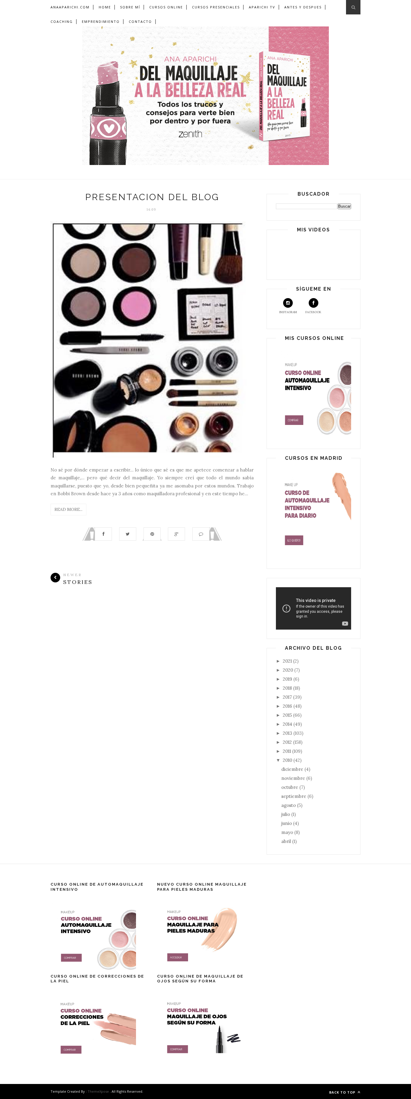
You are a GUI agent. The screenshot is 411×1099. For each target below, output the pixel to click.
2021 (288, 661)
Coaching (62, 21)
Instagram (288, 312)
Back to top (343, 1092)
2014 (288, 724)
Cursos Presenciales (216, 7)
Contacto (140, 21)
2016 (288, 706)
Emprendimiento (101, 21)
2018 (288, 688)
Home (105, 7)
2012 (288, 742)
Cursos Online (166, 7)
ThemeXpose (98, 1091)
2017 (288, 697)
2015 (288, 715)
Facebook (313, 312)
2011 (287, 751)
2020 (288, 670)
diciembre (292, 769)
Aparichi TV (262, 7)
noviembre (293, 778)
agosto (289, 805)
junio (287, 823)
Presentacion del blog (152, 197)
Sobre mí (130, 7)
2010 (288, 760)
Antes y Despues (303, 7)
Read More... (68, 509)
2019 (288, 679)
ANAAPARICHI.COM (70, 7)
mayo (287, 832)
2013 (288, 733)
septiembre (294, 796)
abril (286, 841)
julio (286, 814)
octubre (290, 787)
